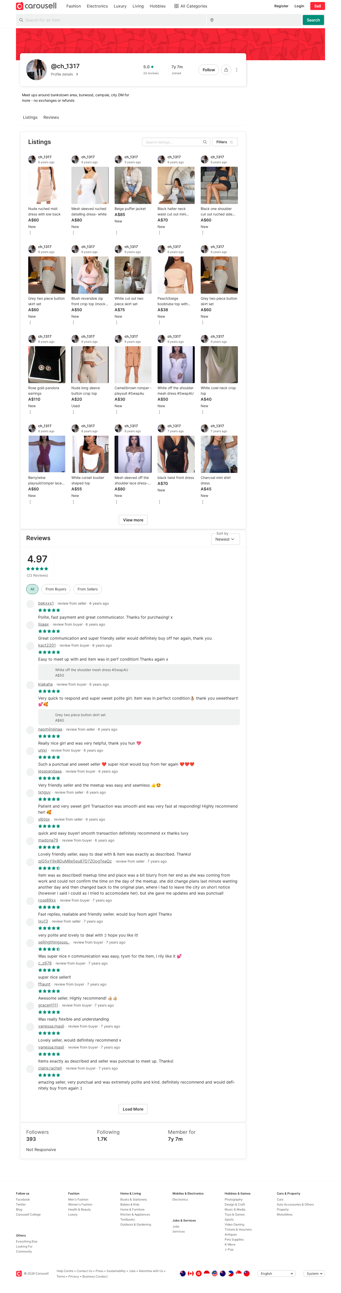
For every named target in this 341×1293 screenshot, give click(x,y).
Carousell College (28, 1214)
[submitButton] (313, 20)
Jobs (175, 1226)
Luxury (73, 1214)
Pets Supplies (234, 1239)
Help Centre (65, 1271)
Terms (61, 1276)
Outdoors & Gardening (135, 1224)
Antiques (231, 1234)
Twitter (21, 1204)
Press (99, 1271)
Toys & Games (235, 1214)
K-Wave (230, 1244)
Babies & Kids (129, 1204)
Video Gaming (234, 1224)
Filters (221, 142)
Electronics (180, 1199)
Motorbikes (285, 1214)
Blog (19, 1209)
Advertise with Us (151, 1271)
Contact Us (84, 1271)
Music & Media (235, 1209)
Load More (133, 1109)
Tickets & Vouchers (238, 1229)
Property (283, 1209)
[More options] (236, 69)
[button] (65, 74)
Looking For (24, 1246)
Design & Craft (235, 1204)
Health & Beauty (79, 1209)
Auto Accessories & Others (295, 1204)
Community (24, 1251)
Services (178, 1231)
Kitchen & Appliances (135, 1214)
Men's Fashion (78, 1199)
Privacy (73, 1276)
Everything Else (26, 1241)
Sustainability (116, 1271)
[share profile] (226, 70)
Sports (229, 1219)
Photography (234, 1199)
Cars (280, 1199)
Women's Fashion (80, 1204)
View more (133, 519)
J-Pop (229, 1249)
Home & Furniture (132, 1209)
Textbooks (127, 1219)
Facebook (23, 1199)
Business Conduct (95, 1276)
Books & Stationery (133, 1199)
